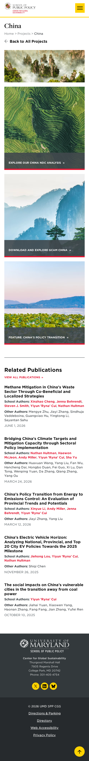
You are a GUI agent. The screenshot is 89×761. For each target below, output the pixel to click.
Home (9, 33)
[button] (80, 8)
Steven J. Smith (16, 406)
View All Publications (22, 377)
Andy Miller (27, 457)
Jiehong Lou (40, 556)
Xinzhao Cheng (42, 401)
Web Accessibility (44, 728)
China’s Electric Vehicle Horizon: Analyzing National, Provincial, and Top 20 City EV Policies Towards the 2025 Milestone (42, 544)
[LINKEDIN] (44, 686)
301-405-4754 (49, 674)
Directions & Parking (45, 713)
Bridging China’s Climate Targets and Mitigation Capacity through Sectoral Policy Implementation (40, 443)
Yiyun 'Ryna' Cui (43, 406)
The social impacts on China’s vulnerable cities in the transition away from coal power (43, 589)
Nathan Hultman (71, 406)
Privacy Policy (44, 735)
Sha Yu (71, 457)
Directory (44, 720)
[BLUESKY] (53, 686)
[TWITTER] (35, 686)
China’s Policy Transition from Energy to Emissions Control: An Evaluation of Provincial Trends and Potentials (43, 498)
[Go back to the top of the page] (79, 751)
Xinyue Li (37, 508)
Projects (23, 33)
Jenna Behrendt (69, 401)
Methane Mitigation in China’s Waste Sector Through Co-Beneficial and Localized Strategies (39, 391)
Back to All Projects (28, 41)
